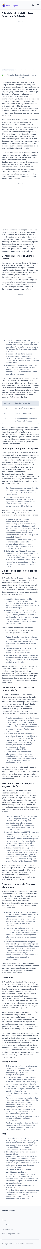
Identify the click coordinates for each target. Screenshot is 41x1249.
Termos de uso (7, 1229)
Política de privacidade (11, 1234)
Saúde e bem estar (8, 70)
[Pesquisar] (33, 5)
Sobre (4, 1220)
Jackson (34, 70)
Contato (5, 1224)
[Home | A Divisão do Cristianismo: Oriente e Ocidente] (10, 5)
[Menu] (37, 5)
